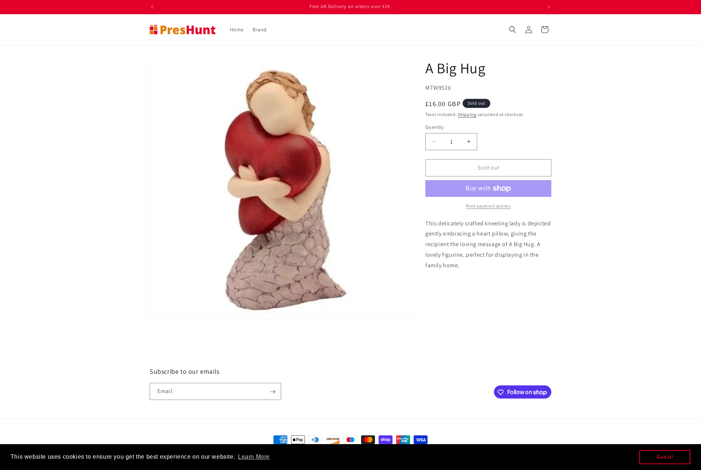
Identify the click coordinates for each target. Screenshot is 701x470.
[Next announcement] (549, 7)
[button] (513, 30)
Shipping (467, 114)
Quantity (434, 127)
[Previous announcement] (152, 7)
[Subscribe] (273, 391)
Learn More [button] (254, 457)
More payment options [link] (488, 206)
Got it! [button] (665, 457)
